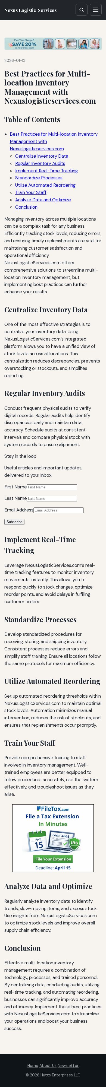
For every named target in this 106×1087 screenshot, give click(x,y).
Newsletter (68, 1065)
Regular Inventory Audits (40, 163)
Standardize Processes (39, 178)
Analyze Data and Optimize (43, 200)
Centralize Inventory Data (41, 156)
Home (32, 1065)
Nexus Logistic (30, 10)
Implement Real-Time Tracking (46, 171)
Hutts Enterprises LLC (60, 1075)
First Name (15, 487)
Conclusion (26, 207)
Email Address (18, 510)
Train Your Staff (30, 192)
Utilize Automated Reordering (45, 185)
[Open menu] (96, 10)
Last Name (15, 498)
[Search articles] (82, 10)
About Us (48, 1065)
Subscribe (14, 522)
